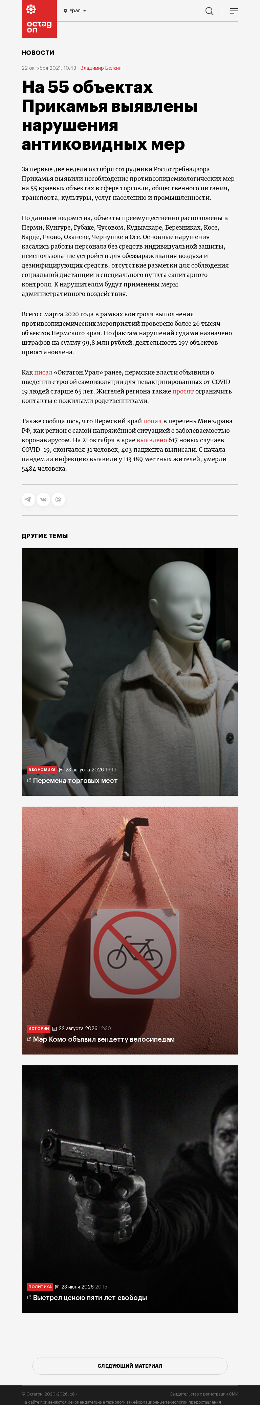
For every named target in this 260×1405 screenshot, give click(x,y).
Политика (40, 1287)
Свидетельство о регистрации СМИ (204, 1394)
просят (183, 391)
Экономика (42, 770)
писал (43, 372)
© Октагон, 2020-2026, (50, 1394)
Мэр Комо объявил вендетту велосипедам (104, 1039)
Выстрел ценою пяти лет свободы (90, 1298)
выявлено (151, 440)
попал (152, 421)
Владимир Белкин (101, 68)
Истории (38, 1028)
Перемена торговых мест (75, 781)
